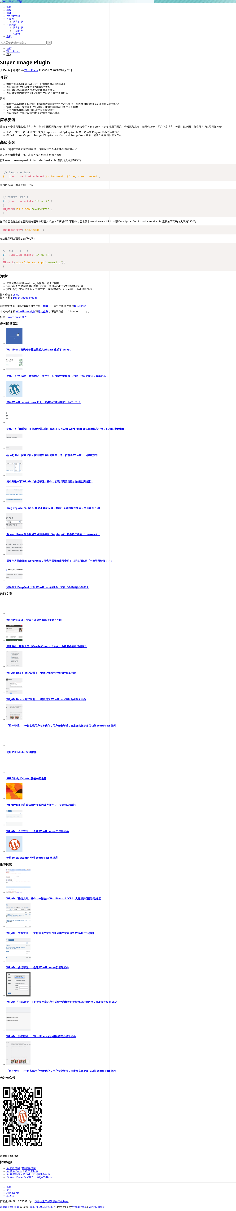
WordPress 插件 (17, 317)
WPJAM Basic (97, 1207)
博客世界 (18, 21)
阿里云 (47, 306)
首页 (9, 7)
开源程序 (11, 25)
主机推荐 (18, 30)
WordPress (13, 16)
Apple (16, 33)
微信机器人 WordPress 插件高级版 (29, 1174)
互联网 (10, 19)
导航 (9, 10)
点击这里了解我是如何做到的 (51, 1201)
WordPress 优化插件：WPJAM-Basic (30, 1177)
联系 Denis (15, 1171)
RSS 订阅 (14, 1168)
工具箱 (10, 1196)
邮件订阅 (30, 1168)
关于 (9, 1190)
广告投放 (32, 1171)
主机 (9, 36)
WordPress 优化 (25, 311)
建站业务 (43, 311)
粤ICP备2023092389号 (43, 1207)
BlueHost (80, 306)
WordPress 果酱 (9, 1207)
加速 (9, 13)
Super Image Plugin (25, 297)
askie (16, 294)
